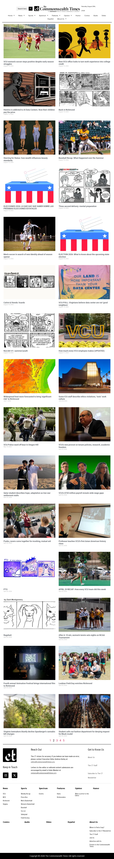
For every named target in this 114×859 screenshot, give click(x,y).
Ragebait (8, 635)
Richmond (6, 801)
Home (10, 16)
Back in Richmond (67, 110)
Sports (30, 16)
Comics (87, 16)
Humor (78, 16)
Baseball (24, 807)
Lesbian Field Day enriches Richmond (75, 683)
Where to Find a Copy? (97, 827)
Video (104, 16)
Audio (96, 16)
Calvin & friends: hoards (14, 302)
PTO (5, 589)
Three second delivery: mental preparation (78, 206)
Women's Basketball (27, 804)
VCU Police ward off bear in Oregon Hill (21, 445)
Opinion (67, 16)
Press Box (24, 797)
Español (51, 19)
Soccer (23, 811)
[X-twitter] (14, 775)
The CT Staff (92, 765)
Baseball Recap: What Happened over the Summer (81, 158)
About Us (60, 19)
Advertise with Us (95, 841)
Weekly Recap (25, 794)
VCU (4, 794)
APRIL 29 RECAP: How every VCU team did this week (82, 589)
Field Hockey (25, 818)
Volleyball (24, 814)
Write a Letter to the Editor (82, 795)
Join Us (92, 838)
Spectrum (42, 16)
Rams (59, 794)
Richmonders (61, 797)
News (20, 16)
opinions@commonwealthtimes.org (43, 773)
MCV (4, 797)
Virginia (5, 804)
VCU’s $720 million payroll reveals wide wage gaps (81, 493)
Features (55, 16)
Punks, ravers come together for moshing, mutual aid (27, 541)
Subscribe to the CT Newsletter (100, 831)
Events (41, 794)
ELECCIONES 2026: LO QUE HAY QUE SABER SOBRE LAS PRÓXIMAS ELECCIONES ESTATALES (29, 207)
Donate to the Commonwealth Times (100, 846)
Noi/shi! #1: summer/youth (16, 351)
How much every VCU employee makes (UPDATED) (82, 351)
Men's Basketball (26, 801)
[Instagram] (5, 775)
